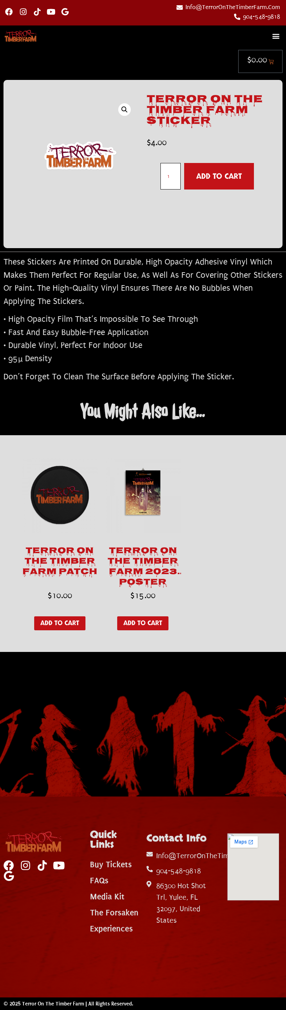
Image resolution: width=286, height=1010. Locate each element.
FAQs (99, 880)
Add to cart (219, 176)
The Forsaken (114, 913)
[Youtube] (51, 12)
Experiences (111, 929)
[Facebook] (9, 12)
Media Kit (107, 896)
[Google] (65, 12)
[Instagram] (23, 12)
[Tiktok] (37, 12)
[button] (275, 36)
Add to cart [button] (59, 623)
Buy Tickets (111, 864)
